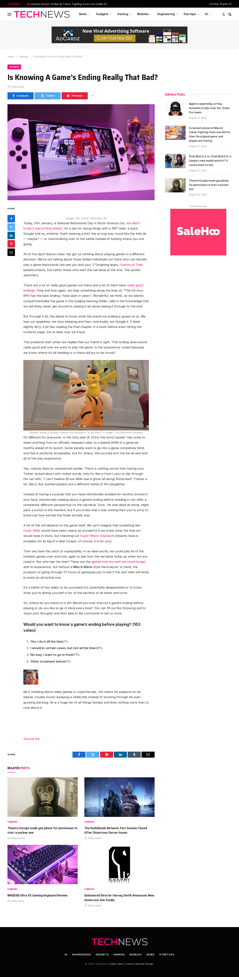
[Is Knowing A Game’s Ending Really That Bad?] (81, 152)
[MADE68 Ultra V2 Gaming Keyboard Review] (42, 864)
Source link (31, 739)
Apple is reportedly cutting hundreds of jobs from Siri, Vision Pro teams (209, 108)
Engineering (166, 14)
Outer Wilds (31, 530)
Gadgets (102, 14)
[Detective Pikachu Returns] (86, 395)
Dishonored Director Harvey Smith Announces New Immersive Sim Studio (119, 897)
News (83, 14)
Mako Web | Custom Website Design (132, 963)
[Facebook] (11, 218)
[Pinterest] (11, 243)
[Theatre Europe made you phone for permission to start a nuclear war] (42, 797)
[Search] (230, 14)
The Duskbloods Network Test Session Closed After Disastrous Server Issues (115, 830)
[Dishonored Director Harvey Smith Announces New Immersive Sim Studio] (119, 864)
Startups (190, 14)
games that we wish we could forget (118, 562)
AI (206, 14)
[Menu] (9, 14)
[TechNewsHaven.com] (42, 14)
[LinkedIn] (11, 235)
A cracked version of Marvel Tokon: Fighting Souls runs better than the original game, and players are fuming (69, 4)
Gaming (122, 14)
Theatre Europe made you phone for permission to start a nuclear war (42, 830)
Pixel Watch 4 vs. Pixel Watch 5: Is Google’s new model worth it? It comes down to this (210, 160)
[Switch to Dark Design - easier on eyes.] (223, 14)
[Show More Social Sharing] (92, 95)
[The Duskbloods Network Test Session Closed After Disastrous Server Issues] (119, 797)
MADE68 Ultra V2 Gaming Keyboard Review (37, 895)
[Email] (11, 252)
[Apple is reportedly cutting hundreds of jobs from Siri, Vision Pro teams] (175, 108)
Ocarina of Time (131, 265)
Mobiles (143, 14)
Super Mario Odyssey (96, 536)
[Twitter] (11, 227)
